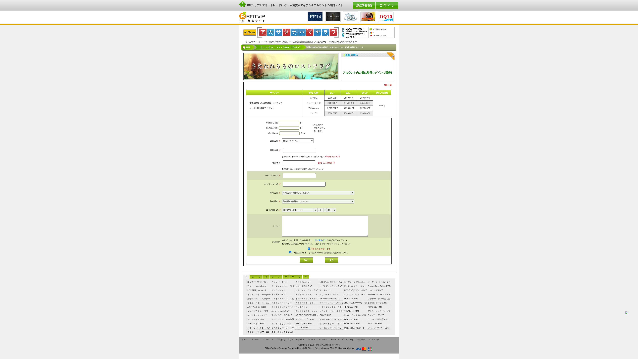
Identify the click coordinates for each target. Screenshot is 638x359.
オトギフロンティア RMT (282, 307)
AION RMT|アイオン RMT (355, 290)
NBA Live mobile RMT (329, 299)
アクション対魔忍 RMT (378, 319)
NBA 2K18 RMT (351, 307)
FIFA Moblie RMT (351, 311)
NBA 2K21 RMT (375, 323)
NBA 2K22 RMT (303, 328)
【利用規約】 (320, 240)
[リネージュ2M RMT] (333, 16)
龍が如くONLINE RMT (281, 315)
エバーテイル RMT (255, 319)
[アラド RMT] (368, 16)
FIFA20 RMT (325, 315)
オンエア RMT (302, 307)
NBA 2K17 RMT (351, 299)
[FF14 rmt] (315, 16)
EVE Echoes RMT (352, 323)
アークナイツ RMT (255, 323)
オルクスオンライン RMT (355, 294)
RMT (248, 47)
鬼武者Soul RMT (278, 294)
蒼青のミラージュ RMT (378, 303)
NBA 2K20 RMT (351, 319)
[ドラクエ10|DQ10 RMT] (386, 16)
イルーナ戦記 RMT (304, 286)
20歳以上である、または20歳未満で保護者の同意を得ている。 (320, 252)
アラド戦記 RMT (303, 282)
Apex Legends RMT (280, 311)
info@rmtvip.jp (379, 29)
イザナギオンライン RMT (331, 286)
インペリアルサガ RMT (257, 311)
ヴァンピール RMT (279, 282)
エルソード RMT (375, 290)
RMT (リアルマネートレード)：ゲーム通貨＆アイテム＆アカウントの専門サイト (294, 5)
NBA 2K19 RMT (375, 307)
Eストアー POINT (376, 315)
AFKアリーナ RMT (304, 323)
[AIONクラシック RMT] (350, 16)
